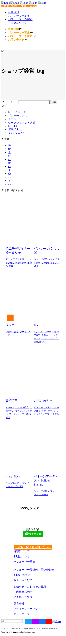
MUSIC (12, 126)
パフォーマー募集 (24, 561)
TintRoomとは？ (23, 580)
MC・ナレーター (18, 112)
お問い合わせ (22, 574)
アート (9, 259)
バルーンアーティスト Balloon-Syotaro (46, 480)
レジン (23, 483)
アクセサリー (19, 259)
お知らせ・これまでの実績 (30, 586)
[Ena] (47, 294)
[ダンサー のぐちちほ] (47, 218)
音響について (22, 551)
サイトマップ (22, 614)
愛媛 (11, 266)
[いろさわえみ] (47, 370)
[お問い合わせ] (13, 318)
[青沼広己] (19, 370)
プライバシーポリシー (27, 608)
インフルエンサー (42, 331)
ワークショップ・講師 (21, 122)
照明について (22, 556)
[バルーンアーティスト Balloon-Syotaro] (47, 446)
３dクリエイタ (17, 132)
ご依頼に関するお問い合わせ (19, 6)
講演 (8, 417)
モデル (12, 119)
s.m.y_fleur (13, 476)
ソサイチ (17, 410)
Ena (36, 325)
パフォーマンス (17, 115)
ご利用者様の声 (23, 591)
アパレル (10, 407)
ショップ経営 (40, 259)
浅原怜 (10, 325)
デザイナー (15, 129)
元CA (42, 341)
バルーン (43, 494)
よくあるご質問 (23, 597)
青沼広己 (12, 400)
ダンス (51, 259)
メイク (54, 335)
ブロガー (45, 335)
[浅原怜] (19, 294)
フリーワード (9, 101)
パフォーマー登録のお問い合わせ (34, 569)
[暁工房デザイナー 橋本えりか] (19, 218)
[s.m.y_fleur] (19, 446)
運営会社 (19, 603)
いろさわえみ (43, 400)
